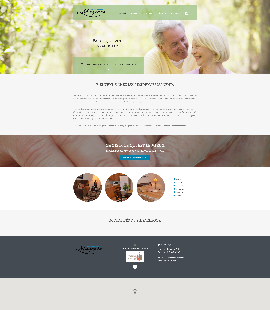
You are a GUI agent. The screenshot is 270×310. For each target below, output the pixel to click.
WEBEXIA (172, 260)
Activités (179, 186)
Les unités (180, 189)
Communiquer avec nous (135, 158)
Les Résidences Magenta (174, 258)
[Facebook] (135, 267)
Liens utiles (180, 192)
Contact (179, 196)
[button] (135, 291)
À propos (179, 179)
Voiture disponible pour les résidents (108, 64)
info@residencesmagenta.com (135, 248)
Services (179, 183)
